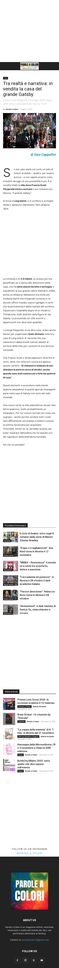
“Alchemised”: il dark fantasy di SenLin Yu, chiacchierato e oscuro (38, 610)
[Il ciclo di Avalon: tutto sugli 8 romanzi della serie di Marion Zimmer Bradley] (10, 537)
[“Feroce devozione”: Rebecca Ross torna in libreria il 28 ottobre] (10, 595)
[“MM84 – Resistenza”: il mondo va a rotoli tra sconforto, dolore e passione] (10, 566)
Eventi (20, 755)
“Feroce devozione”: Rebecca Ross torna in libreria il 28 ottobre (37, 595)
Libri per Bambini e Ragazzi (28, 736)
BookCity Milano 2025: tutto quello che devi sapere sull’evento (33, 764)
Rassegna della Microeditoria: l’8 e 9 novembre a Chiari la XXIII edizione (36, 748)
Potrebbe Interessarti (15, 525)
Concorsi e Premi (24, 706)
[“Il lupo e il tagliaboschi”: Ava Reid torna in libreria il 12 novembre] (10, 551)
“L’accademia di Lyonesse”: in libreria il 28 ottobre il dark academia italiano (37, 580)
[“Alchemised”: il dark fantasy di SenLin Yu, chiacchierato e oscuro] (10, 609)
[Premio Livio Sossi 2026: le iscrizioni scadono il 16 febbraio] (9, 704)
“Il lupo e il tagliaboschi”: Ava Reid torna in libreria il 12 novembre (36, 551)
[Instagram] (25, 960)
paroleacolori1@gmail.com (35, 939)
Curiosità (7, 541)
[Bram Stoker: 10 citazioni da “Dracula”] (9, 719)
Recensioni (8, 570)
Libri (5, 78)
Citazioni (21, 721)
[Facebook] (17, 960)
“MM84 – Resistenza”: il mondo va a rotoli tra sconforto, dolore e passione (38, 566)
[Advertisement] (29, 31)
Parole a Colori (12, 109)
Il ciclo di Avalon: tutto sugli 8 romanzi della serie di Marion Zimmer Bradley (37, 537)
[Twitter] (34, 960)
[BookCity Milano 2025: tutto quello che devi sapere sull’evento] (9, 765)
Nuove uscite (8, 555)
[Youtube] (42, 960)
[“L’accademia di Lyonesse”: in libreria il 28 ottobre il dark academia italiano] (10, 580)
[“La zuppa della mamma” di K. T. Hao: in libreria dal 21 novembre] (9, 734)
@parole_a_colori (29, 853)
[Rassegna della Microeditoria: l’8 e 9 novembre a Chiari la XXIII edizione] (9, 749)
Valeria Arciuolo (39, 706)
